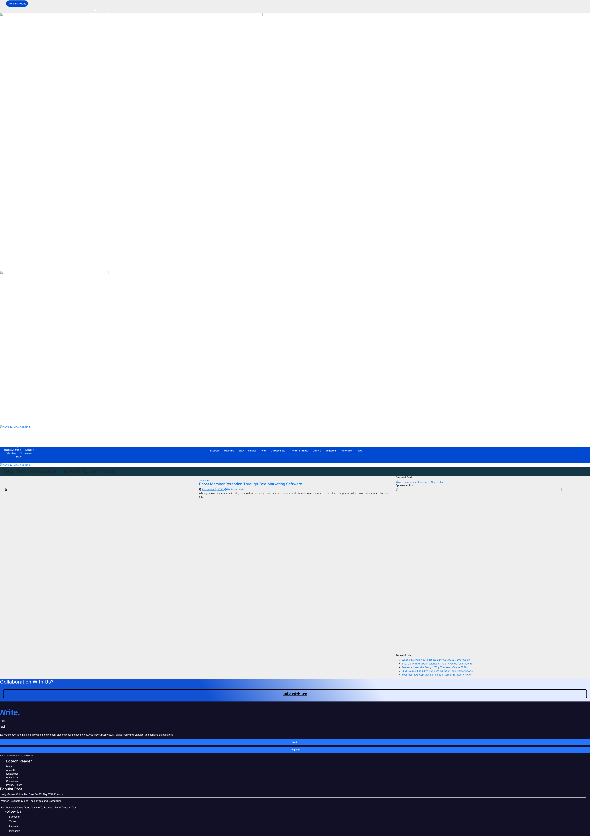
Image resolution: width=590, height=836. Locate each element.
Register (295, 749)
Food (274, 265)
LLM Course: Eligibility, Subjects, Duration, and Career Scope (437, 670)
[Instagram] (108, 10)
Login (295, 742)
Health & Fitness (311, 265)
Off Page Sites (289, 265)
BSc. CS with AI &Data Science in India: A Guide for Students (437, 663)
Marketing (241, 265)
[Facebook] (88, 10)
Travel (371, 265)
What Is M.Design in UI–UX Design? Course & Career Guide (436, 659)
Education (342, 265)
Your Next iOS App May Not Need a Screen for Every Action (437, 674)
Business (226, 265)
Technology (357, 265)
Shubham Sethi (235, 489)
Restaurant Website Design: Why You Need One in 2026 (434, 667)
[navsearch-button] (4, 257)
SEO (252, 265)
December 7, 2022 (213, 489)
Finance (264, 265)
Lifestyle (328, 265)
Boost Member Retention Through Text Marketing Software (250, 484)
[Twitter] (95, 10)
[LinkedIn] (102, 10)
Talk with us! (295, 693)
